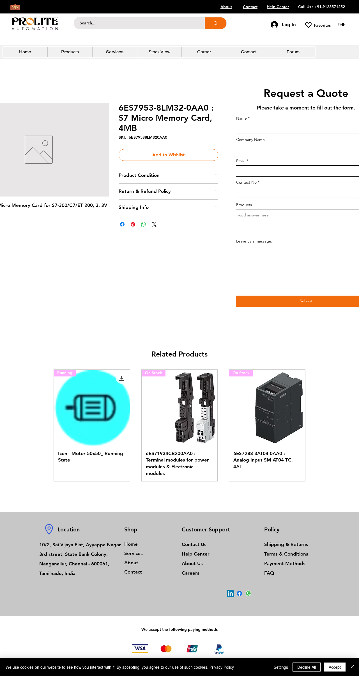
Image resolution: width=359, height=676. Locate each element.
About (131, 562)
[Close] (352, 667)
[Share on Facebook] (122, 224)
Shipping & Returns (286, 544)
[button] (341, 24)
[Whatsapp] (248, 593)
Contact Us (194, 544)
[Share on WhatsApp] (143, 224)
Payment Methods (285, 563)
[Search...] (215, 23)
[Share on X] (154, 224)
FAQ (269, 573)
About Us (192, 563)
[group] (179, 425)
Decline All (306, 667)
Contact (133, 572)
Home (131, 544)
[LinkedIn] (230, 593)
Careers (190, 573)
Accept (335, 667)
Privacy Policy (222, 667)
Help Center (196, 554)
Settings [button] (281, 667)
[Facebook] (239, 593)
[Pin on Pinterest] (133, 224)
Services (133, 553)
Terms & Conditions (286, 554)
